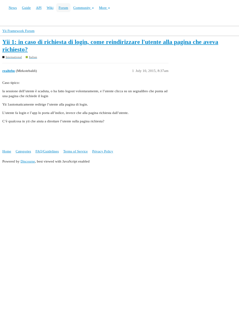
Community (82, 8)
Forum (63, 8)
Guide (26, 8)
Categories (23, 151)
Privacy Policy (102, 151)
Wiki (50, 8)
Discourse (28, 161)
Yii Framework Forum (18, 31)
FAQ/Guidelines (47, 151)
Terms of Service (75, 151)
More (103, 8)
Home (6, 151)
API (39, 8)
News (13, 8)
